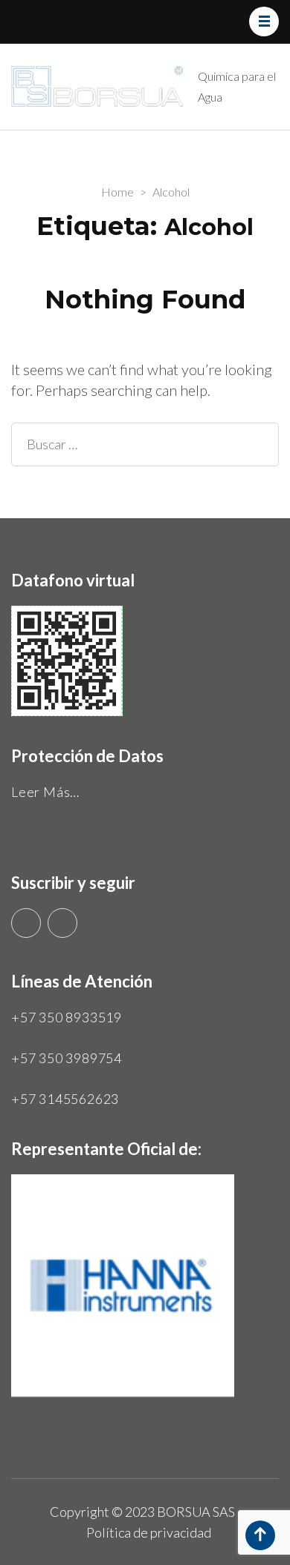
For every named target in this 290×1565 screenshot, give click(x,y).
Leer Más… (45, 792)
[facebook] (62, 923)
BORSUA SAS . (198, 1511)
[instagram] (26, 923)
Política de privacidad (148, 1532)
